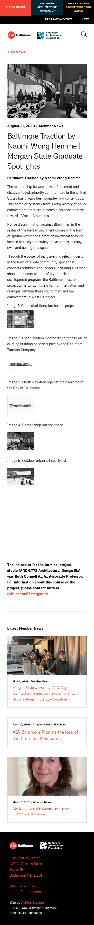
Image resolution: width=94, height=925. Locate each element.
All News (17, 52)
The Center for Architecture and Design (78, 7)
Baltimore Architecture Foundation (47, 7)
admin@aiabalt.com (25, 892)
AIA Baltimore (16, 7)
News (85, 19)
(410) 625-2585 (22, 886)
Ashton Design (32, 902)
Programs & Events (58, 19)
